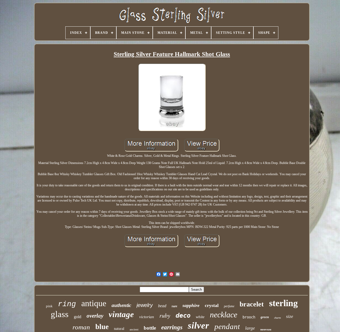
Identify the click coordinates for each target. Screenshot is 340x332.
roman (81, 327)
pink (49, 306)
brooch (249, 317)
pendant (227, 326)
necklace (223, 314)
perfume (229, 306)
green (265, 317)
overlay (95, 316)
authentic (121, 305)
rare (174, 306)
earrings (171, 327)
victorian (146, 317)
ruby (164, 315)
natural (119, 329)
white (200, 317)
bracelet (252, 304)
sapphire (190, 305)
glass (60, 314)
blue (102, 327)
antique (93, 303)
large (250, 328)
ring (67, 304)
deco (183, 315)
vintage (121, 314)
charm (277, 317)
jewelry (145, 305)
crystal (212, 305)
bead (162, 306)
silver (198, 325)
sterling (283, 303)
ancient (134, 329)
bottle (150, 328)
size (289, 316)
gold (77, 316)
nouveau (265, 329)
